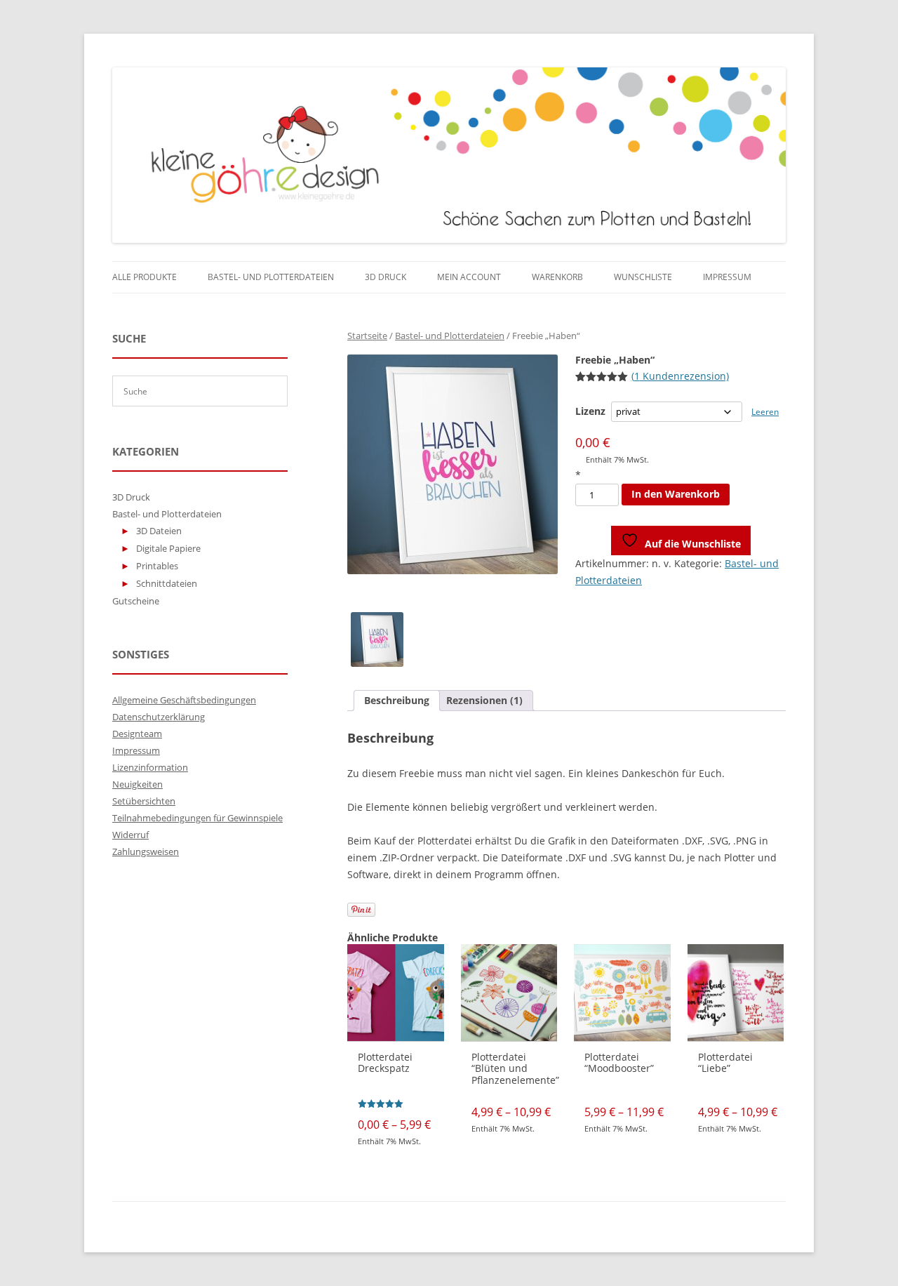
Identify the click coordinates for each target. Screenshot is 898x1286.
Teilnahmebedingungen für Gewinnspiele (197, 817)
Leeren (765, 411)
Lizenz (590, 411)
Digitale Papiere (168, 548)
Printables (157, 565)
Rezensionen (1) (484, 700)
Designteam (137, 733)
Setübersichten (143, 801)
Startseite (367, 335)
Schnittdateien (166, 583)
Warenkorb (557, 277)
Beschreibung (396, 700)
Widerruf (130, 834)
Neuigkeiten (137, 784)
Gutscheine (135, 601)
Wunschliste (643, 277)
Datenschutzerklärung (158, 716)
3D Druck (385, 277)
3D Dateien (159, 530)
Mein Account (469, 277)
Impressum (727, 277)
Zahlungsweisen (145, 851)
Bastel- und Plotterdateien (271, 277)
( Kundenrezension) (680, 376)
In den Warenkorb (675, 494)
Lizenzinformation (150, 767)
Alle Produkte (144, 277)
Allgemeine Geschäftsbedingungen (184, 700)
